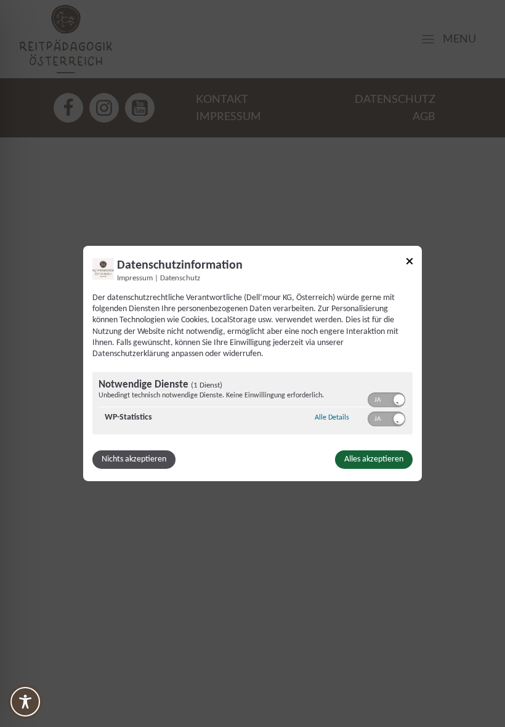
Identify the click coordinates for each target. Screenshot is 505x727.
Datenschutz (180, 278)
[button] (399, 399)
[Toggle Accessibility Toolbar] (25, 702)
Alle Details (332, 417)
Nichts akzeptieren (134, 459)
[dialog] (252, 363)
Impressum (135, 278)
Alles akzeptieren (373, 459)
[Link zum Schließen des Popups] (409, 263)
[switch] (386, 398)
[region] (252, 404)
